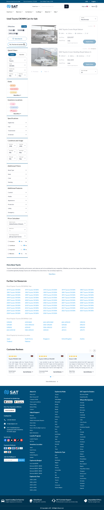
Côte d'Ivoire (83, 422)
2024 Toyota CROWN (13, 313)
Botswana (82, 410)
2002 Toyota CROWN (68, 300)
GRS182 (64, 325)
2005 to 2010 (33, 482)
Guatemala (82, 437)
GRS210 (82, 322)
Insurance (12, 241)
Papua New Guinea (84, 468)
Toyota (56, 394)
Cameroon (82, 417)
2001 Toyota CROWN (50, 300)
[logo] (11, 393)
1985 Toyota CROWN (68, 292)
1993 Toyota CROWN (87, 295)
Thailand (9, 341)
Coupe (56, 465)
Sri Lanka (82, 481)
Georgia (82, 432)
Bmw (56, 421)
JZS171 (64, 327)
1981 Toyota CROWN (13, 292)
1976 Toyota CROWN (50, 290)
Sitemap (32, 415)
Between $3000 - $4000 (36, 471)
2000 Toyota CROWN (32, 300)
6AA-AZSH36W (48, 322)
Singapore (14, 110)
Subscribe (21, 460)
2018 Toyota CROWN (87, 308)
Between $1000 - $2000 (36, 466)
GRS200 (9, 322)
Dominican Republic (85, 427)
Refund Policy (33, 407)
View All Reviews (51, 381)
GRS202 (9, 327)
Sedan (56, 457)
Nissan (56, 397)
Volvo (56, 431)
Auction (21, 54)
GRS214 (45, 330)
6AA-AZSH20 (66, 322)
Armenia (82, 402)
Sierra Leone (83, 473)
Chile (81, 419)
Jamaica (82, 446)
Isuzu (56, 414)
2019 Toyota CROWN (13, 311)
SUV (56, 455)
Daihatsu (57, 417)
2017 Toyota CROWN (68, 308)
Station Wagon (58, 487)
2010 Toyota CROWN (32, 305)
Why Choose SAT (34, 397)
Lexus (56, 419)
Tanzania (82, 485)
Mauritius (82, 456)
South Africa (83, 478)
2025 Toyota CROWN (32, 313)
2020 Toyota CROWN (32, 311)
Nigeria (81, 466)
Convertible (58, 470)
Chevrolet (57, 441)
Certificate (12, 245)
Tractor (57, 480)
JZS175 (82, 330)
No (26, 241)
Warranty (11, 253)
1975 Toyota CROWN (32, 290)
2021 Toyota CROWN (50, 311)
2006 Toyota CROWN (50, 303)
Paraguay (82, 471)
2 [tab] (53, 377)
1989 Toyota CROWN (32, 295)
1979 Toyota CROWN (68, 290)
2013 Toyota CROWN (87, 305)
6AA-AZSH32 (11, 330)
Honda (56, 404)
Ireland (81, 444)
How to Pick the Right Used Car (38, 428)
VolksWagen (58, 399)
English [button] (94, 1)
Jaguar (56, 436)
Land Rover (58, 434)
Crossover (57, 485)
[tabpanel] (21, 364)
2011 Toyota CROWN (50, 305)
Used (12, 54)
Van (56, 475)
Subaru (56, 407)
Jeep (56, 439)
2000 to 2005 (33, 479)
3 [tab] (54, 377)
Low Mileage (13, 92)
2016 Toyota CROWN (50, 308)
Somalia (82, 476)
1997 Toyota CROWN (68, 297)
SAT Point (13, 85)
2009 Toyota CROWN (13, 305)
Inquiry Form (33, 418)
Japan (13, 104)
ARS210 (82, 325)
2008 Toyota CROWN (87, 303)
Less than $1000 (34, 463)
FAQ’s (31, 430)
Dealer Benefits (84, 397)
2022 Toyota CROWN (68, 311)
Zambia (82, 339)
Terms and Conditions (35, 402)
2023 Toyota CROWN (87, 311)
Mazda (56, 409)
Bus (56, 472)
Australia (82, 405)
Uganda (82, 488)
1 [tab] (51, 377)
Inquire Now (89, 41)
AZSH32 (27, 327)
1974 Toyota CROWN (13, 290)
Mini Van (57, 477)
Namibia (82, 461)
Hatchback (57, 460)
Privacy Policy (33, 404)
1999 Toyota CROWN (13, 300)
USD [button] (86, 1)
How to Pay (33, 425)
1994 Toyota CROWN (13, 297)
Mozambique (83, 459)
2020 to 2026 (33, 490)
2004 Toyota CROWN (13, 303)
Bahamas (82, 407)
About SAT (32, 394)
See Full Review (27, 371)
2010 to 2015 (33, 484)
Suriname (82, 483)
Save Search (18, 38)
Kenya (81, 449)
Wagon (56, 462)
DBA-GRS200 (47, 325)
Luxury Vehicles (14, 89)
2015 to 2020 (33, 487)
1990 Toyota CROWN (50, 295)
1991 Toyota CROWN (68, 295)
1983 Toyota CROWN (50, 292)
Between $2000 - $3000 (36, 468)
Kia (56, 446)
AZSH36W (28, 322)
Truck (56, 482)
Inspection (12, 249)
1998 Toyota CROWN (87, 297)
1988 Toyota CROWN (13, 295)
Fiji (80, 429)
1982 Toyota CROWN (32, 292)
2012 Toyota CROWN (68, 305)
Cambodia (82, 415)
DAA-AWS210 (29, 325)
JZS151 (64, 330)
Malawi (81, 454)
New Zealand (83, 463)
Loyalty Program (34, 439)
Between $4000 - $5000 (36, 473)
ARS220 (82, 327)
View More (52, 274)
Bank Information (34, 432)
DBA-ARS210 (29, 330)
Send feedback (9, 410)
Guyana (82, 439)
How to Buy (33, 423)
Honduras (82, 441)
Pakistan (27, 341)
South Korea (14, 107)
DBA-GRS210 (47, 327)
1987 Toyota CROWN (87, 292)
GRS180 (9, 325)
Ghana (81, 434)
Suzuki (56, 412)
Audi (56, 424)
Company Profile (34, 399)
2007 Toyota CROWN (68, 303)
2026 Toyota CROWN (50, 313)
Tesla (56, 449)
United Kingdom (67, 339)
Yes (22, 241)
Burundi (82, 412)
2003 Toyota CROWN (87, 300)
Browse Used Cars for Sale (13, 1)
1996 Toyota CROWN (50, 297)
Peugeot (57, 426)
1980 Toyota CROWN (87, 290)
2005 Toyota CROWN (32, 303)
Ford (56, 429)
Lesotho (82, 451)
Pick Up (57, 467)
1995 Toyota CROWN (32, 297)
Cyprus (82, 424)
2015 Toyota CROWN (32, 308)
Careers (32, 409)
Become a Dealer (84, 394)
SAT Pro (32, 441)
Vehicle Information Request (37, 420)
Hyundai (57, 444)
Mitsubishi (57, 402)
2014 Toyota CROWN (13, 308)
